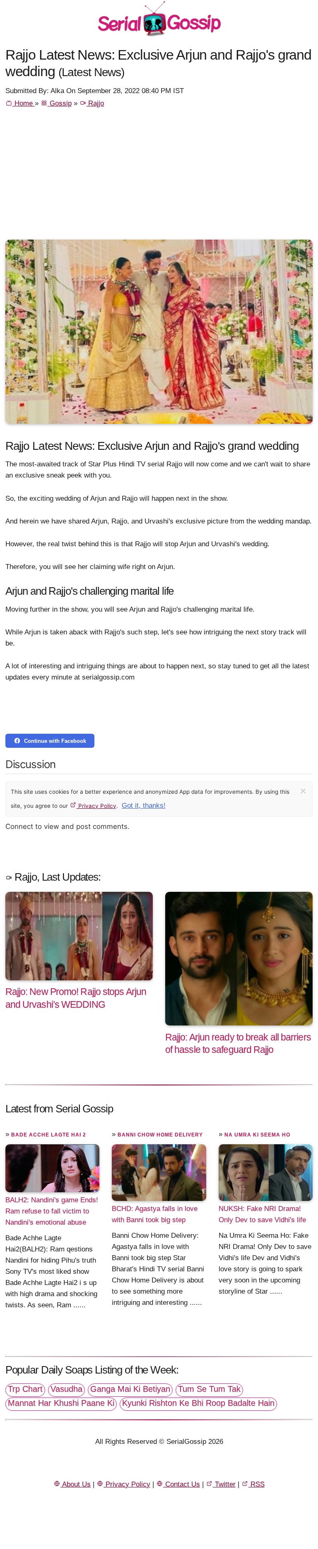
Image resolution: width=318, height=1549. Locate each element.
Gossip (60, 103)
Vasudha (66, 1388)
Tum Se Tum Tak (209, 1388)
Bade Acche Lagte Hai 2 (48, 1135)
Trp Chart (25, 1388)
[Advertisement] (159, 177)
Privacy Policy (96, 805)
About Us (75, 1484)
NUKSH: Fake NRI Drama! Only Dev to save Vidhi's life (262, 1214)
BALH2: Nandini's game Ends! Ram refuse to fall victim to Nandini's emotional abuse (51, 1211)
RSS (256, 1484)
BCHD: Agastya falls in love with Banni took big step (155, 1214)
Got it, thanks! (144, 805)
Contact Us (181, 1484)
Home (23, 103)
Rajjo (95, 103)
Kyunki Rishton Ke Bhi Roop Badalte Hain (198, 1402)
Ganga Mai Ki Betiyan (130, 1388)
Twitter (224, 1484)
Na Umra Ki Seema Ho (257, 1135)
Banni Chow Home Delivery (160, 1135)
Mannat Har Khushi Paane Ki (61, 1402)
